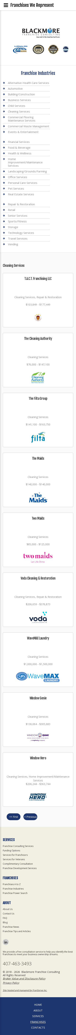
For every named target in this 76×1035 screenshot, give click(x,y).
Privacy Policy (11, 982)
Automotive (15, 88)
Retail (11, 210)
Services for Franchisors (15, 855)
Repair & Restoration (21, 204)
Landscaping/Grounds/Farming (27, 171)
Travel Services (17, 238)
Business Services (19, 100)
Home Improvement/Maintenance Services (25, 162)
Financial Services (19, 142)
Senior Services (17, 215)
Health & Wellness (19, 153)
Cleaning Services (19, 111)
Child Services (16, 106)
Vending (13, 244)
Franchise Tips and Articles (17, 931)
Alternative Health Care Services (28, 83)
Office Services (17, 177)
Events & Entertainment (23, 132)
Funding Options (11, 850)
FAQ (5, 918)
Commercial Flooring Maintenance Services (21, 118)
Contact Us (8, 913)
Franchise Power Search (15, 893)
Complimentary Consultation (18, 863)
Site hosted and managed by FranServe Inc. (25, 990)
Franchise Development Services (20, 868)
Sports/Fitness (17, 221)
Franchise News (11, 926)
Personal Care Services (22, 183)
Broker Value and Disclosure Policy (24, 978)
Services (38, 1016)
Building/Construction (21, 94)
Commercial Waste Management (28, 126)
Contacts (38, 1027)
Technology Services (21, 233)
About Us (8, 909)
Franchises (38, 1022)
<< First (13, 817)
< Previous (30, 817)
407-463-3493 (17, 963)
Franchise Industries (13, 888)
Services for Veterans (14, 859)
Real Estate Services (21, 194)
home (38, 1004)
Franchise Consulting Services (18, 846)
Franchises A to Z (12, 884)
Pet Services (16, 188)
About (38, 1010)
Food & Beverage (19, 147)
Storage (13, 227)
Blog (5, 922)
